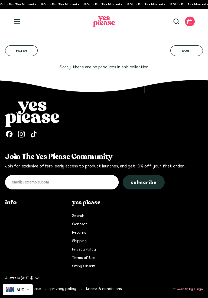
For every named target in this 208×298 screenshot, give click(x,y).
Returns (79, 232)
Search (78, 216)
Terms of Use (83, 258)
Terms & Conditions (104, 289)
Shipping (79, 241)
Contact (79, 224)
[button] (176, 21)
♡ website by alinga (188, 289)
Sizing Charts (83, 266)
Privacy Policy (84, 249)
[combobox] (18, 289)
